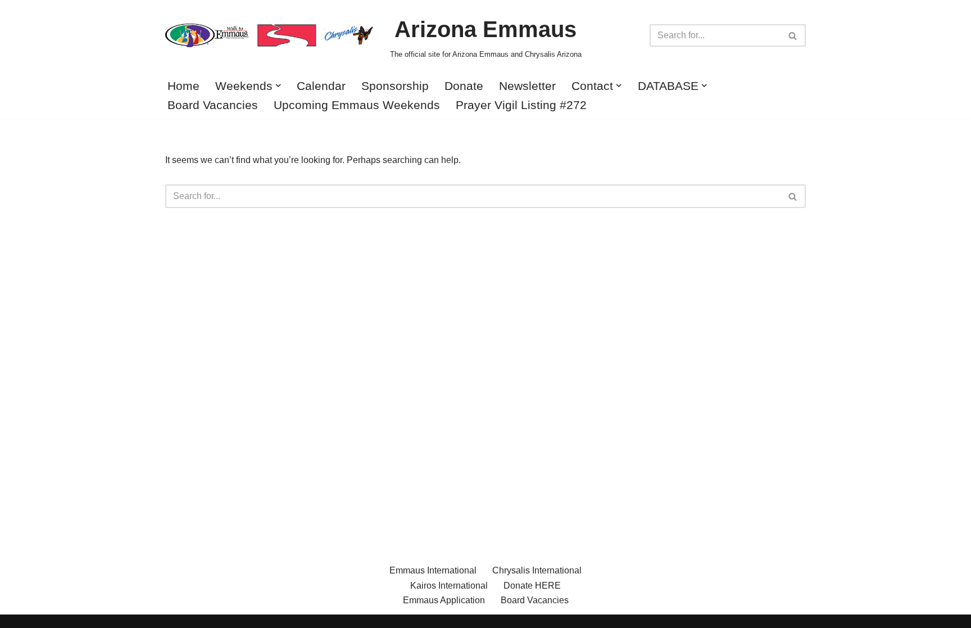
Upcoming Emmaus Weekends (357, 104)
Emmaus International (433, 570)
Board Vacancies (212, 104)
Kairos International (449, 585)
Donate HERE (532, 585)
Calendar (321, 85)
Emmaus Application (444, 600)
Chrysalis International (537, 570)
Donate (463, 85)
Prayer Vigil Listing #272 (521, 104)
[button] (278, 85)
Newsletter (527, 85)
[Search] (793, 35)
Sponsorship (395, 85)
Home (183, 85)
